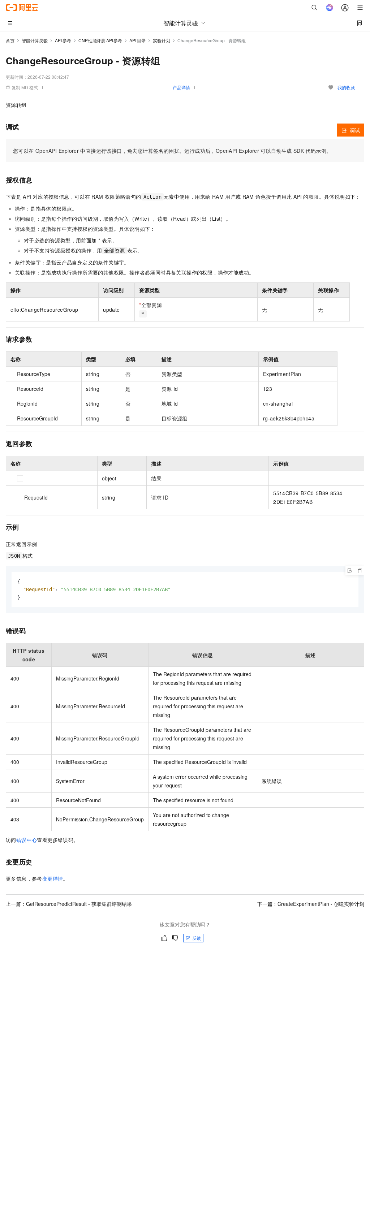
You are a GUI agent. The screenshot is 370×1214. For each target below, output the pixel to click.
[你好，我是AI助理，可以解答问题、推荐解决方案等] (329, 7)
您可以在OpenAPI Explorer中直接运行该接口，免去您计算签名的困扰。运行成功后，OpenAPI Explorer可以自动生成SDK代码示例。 (172, 150)
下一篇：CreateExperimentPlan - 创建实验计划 (310, 903)
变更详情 (52, 878)
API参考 (63, 40)
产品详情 (181, 87)
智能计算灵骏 (35, 40)
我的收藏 (346, 87)
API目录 (137, 40)
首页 (10, 41)
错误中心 (26, 839)
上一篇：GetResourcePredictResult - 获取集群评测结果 (69, 903)
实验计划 (161, 40)
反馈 (196, 938)
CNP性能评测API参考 (100, 40)
